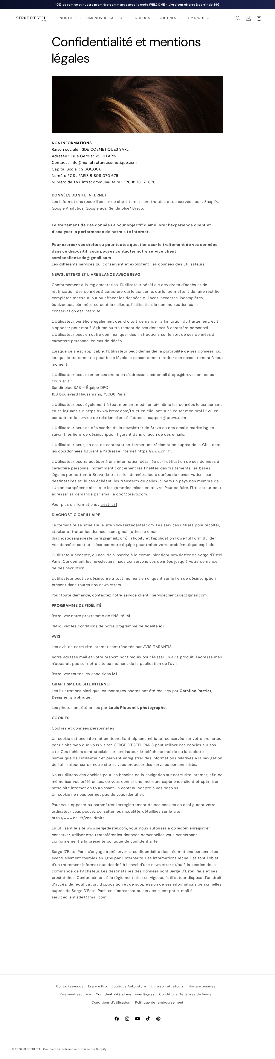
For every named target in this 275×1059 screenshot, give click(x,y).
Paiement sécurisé (75, 994)
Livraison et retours (167, 986)
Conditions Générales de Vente (185, 994)
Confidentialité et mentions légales (125, 994)
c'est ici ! (109, 504)
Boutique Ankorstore (129, 986)
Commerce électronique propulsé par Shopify (75, 1049)
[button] (143, 18)
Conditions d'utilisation (111, 1002)
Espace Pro (97, 986)
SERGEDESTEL (32, 1049)
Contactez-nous (69, 986)
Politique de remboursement (159, 1002)
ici (127, 615)
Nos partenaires (201, 986)
